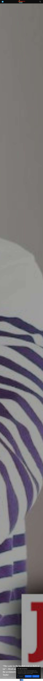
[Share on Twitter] (22, 680)
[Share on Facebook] (20, 680)
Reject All (28, 676)
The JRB (13, 677)
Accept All (36, 676)
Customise (21, 676)
